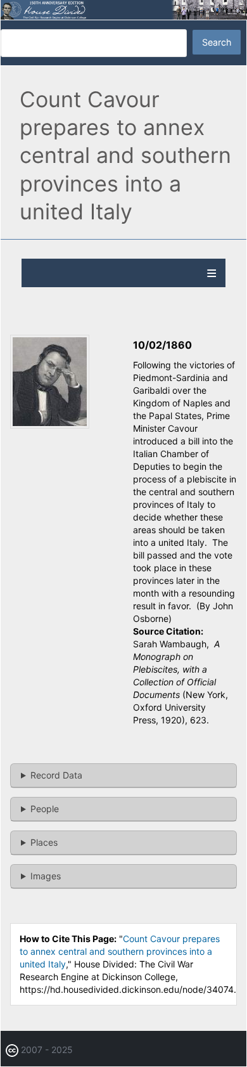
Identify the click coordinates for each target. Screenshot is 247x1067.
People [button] (44, 808)
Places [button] (44, 842)
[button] (49, 425)
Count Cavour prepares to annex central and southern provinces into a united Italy (120, 951)
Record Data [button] (56, 775)
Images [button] (45, 875)
